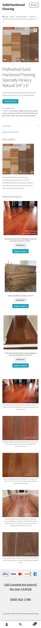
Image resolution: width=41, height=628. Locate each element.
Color (30, 111)
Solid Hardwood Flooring (13, 7)
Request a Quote (10, 101)
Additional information (10, 132)
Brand (25, 111)
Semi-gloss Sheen (21, 16)
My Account (7, 624)
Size (17, 115)
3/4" (11, 111)
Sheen (12, 16)
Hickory (34, 111)
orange (10, 113)
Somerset (26, 115)
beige (21, 111)
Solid (21, 115)
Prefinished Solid (28, 113)
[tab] (20, 126)
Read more (20, 245)
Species (32, 115)
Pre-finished (17, 113)
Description (6, 126)
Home (7, 16)
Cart (31, 622)
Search (20, 624)
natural (4, 113)
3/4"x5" (16, 111)
